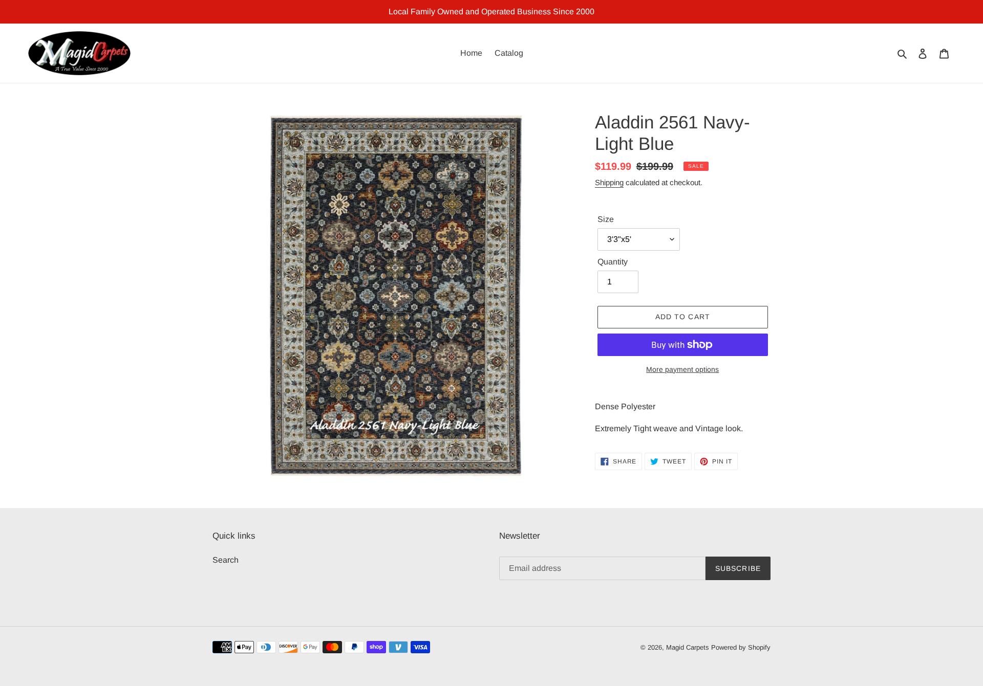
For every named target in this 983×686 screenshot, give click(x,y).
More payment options (682, 369)
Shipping (609, 182)
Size (605, 219)
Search (225, 560)
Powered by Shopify (741, 647)
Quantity (612, 261)
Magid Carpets (687, 647)
